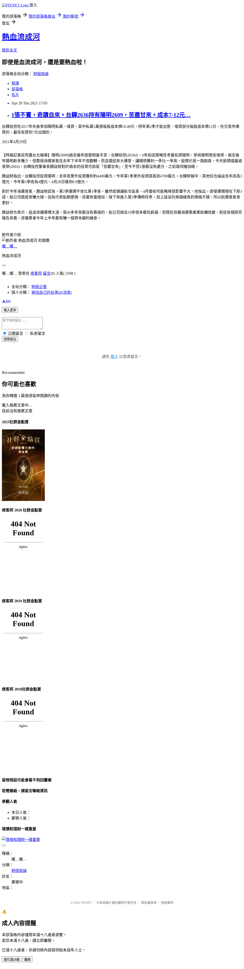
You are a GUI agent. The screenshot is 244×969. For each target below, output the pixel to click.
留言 (47, 273)
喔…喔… (9, 246)
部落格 (17, 89)
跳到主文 (9, 50)
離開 (27, 959)
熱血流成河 (21, 37)
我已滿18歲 (12, 959)
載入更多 (10, 310)
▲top (6, 301)
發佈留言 (10, 339)
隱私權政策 (149, 902)
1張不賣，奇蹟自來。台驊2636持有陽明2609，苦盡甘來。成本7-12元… (101, 115)
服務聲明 (167, 902)
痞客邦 (36, 273)
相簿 (15, 83)
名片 (15, 95)
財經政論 (41, 74)
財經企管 (39, 287)
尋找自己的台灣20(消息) (51, 292)
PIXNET (86, 902)
